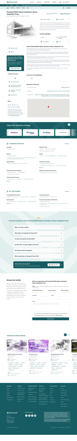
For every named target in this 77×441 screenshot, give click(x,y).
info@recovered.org (10, 420)
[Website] (15, 78)
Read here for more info (15, 115)
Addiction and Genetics (32, 399)
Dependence (30, 394)
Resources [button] (32, 2)
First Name (34, 295)
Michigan (51, 397)
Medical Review (64, 392)
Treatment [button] (54, 2)
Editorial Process (64, 390)
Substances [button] (39, 2)
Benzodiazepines (10, 399)
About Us (62, 388)
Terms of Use (59, 315)
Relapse (19, 401)
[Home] (7, 5)
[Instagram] (29, 415)
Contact (62, 397)
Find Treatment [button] (66, 2)
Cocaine (8, 392)
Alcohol (8, 388)
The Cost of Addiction (32, 401)
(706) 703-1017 (54, 264)
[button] (50, 14)
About (8, 7)
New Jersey (52, 399)
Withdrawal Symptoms (32, 392)
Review (33, 301)
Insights (62, 401)
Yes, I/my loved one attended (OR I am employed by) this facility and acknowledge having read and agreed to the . (50, 314)
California (51, 390)
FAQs (28, 7)
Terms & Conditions (60, 427)
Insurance (13, 7)
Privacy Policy (53, 427)
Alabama (51, 388)
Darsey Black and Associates (57, 354)
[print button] (63, 8)
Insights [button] (60, 2)
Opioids (8, 390)
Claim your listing (64, 406)
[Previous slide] (66, 124)
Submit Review (50, 318)
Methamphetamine (10, 397)
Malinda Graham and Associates (15, 354)
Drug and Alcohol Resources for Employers (42, 390)
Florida (51, 392)
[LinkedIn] (35, 415)
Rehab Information (21, 396)
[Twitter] (32, 415)
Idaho (51, 395)
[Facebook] (26, 415)
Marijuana (8, 395)
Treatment (18, 7)
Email (52, 295)
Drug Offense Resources (43, 401)
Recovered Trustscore (65, 399)
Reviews (23, 7)
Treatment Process (21, 388)
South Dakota (52, 401)
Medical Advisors (64, 395)
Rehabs (11, 5)
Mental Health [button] (46, 2)
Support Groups (20, 399)
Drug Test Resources (43, 403)
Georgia (17, 5)
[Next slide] (69, 124)
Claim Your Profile (15, 68)
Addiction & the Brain (32, 396)
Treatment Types (20, 390)
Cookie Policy (67, 427)
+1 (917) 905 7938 (10, 422)
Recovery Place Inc (33, 354)
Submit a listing (63, 404)
